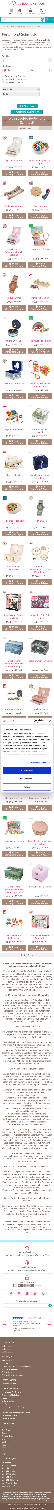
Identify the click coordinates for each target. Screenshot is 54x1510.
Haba (4, 1445)
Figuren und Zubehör (10, 1395)
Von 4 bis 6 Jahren (9, 1474)
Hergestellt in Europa (14, 82)
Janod (4, 1451)
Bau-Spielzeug (8, 1404)
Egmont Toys (7, 1436)
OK (50, 1305)
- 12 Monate (6, 1462)
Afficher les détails (38, 762)
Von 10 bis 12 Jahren (10, 1483)
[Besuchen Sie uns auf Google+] (43, 1294)
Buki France (7, 1430)
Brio (3, 1427)
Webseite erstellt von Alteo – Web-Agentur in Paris (27, 1508)
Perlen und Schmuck (34, 27)
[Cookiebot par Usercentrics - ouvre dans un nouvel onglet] (34, 721)
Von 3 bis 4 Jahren (9, 1471)
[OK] (42, 20)
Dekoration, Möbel (9, 1416)
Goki (4, 1442)
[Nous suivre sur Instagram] (19, 1294)
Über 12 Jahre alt (8, 1486)
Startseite (5, 27)
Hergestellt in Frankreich (15, 79)
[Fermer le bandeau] (50, 721)
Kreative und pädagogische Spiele (16, 1413)
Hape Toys (6, 1448)
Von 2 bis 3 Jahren (9, 1468)
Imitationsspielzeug (18, 27)
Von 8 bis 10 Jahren (10, 1480)
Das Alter (6, 56)
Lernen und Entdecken (11, 1392)
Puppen (5, 1398)
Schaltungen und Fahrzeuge (13, 1407)
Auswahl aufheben (27, 111)
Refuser (27, 787)
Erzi (3, 1439)
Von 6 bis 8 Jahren (9, 1477)
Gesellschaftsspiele (10, 1410)
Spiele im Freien (8, 1419)
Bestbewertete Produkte (15, 76)
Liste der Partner (9, 1384)
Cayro (4, 1433)
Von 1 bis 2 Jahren (9, 1465)
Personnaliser (25, 779)
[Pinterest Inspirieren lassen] (27, 1294)
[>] (49, 1324)
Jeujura (4, 1454)
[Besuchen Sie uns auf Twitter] (35, 1294)
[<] (5, 1324)
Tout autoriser (27, 770)
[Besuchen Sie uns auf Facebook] (11, 1294)
